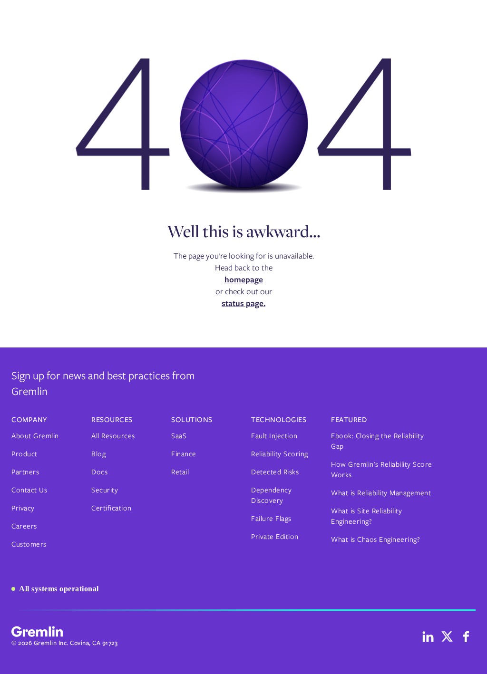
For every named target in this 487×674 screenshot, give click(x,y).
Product (24, 454)
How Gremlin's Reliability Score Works (381, 469)
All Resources (113, 436)
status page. (243, 303)
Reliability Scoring (279, 454)
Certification (111, 508)
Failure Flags (271, 518)
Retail (180, 472)
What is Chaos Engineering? (375, 539)
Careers (24, 526)
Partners (25, 472)
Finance (183, 454)
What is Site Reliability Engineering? (366, 516)
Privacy (23, 508)
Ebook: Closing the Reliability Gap (377, 441)
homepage (243, 279)
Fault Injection (274, 436)
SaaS (178, 436)
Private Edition (275, 536)
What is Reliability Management (381, 493)
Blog (98, 454)
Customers (29, 544)
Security (104, 490)
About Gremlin (35, 436)
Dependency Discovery (271, 495)
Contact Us (29, 490)
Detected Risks (275, 472)
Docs (99, 472)
